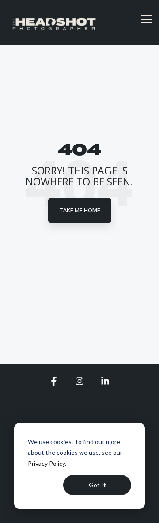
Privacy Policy (46, 463)
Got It (97, 485)
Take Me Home (79, 210)
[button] (146, 18)
